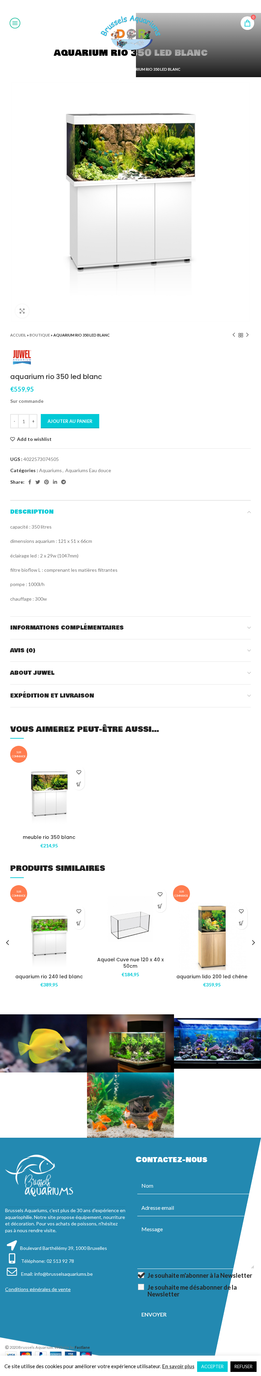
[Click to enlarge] (22, 311)
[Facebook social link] (113, 6)
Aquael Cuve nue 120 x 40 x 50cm (130, 963)
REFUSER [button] (243, 1366)
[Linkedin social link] (139, 6)
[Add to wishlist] (79, 772)
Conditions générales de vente (38, 1289)
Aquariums (50, 470)
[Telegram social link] (147, 6)
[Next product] (247, 335)
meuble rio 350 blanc (49, 837)
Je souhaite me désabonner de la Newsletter (192, 1290)
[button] (79, 784)
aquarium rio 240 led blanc (49, 976)
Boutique (110, 69)
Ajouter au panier (70, 421)
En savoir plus (178, 1366)
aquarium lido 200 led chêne (211, 976)
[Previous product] (233, 335)
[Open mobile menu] (15, 23)
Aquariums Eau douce (88, 470)
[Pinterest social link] (130, 6)
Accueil (89, 69)
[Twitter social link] (121, 6)
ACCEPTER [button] (212, 1366)
